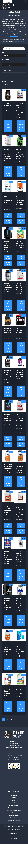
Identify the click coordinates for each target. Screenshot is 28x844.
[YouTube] (12, 826)
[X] (15, 826)
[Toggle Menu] (24, 6)
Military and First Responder (14, 807)
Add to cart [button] (8, 123)
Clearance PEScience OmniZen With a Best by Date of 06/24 (8, 198)
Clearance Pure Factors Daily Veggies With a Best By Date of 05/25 (20, 245)
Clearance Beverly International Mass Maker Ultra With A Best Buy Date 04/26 (19, 511)
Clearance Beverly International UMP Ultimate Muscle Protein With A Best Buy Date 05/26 (20, 420)
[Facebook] (9, 826)
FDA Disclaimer (14, 836)
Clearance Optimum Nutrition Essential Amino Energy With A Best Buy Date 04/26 (20, 200)
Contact (14, 800)
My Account (19, 1)
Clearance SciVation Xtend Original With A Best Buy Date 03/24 (20, 287)
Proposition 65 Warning (14, 820)
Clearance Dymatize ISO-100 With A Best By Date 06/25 (7, 691)
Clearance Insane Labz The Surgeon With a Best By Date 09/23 (20, 332)
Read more (8, 215)
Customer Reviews (14, 815)
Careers (14, 813)
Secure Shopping (14, 818)
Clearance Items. (14, 36)
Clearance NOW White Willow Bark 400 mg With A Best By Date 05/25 (8, 647)
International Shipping (14, 805)
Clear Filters (5, 74)
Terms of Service (14, 841)
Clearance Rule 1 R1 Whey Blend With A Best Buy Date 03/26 (7, 245)
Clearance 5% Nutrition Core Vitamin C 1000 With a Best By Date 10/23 (8, 332)
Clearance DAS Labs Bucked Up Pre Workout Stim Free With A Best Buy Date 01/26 (7, 603)
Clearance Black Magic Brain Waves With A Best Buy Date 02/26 (20, 555)
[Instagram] (5, 826)
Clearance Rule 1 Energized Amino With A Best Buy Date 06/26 (7, 418)
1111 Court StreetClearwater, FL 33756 (14, 743)
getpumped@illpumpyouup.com (14, 747)
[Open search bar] (20, 6)
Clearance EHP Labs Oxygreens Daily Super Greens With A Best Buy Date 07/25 (20, 108)
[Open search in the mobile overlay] (14, 48)
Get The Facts (8, 129)
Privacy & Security (14, 833)
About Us (14, 797)
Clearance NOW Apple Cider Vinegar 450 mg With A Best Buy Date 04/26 (8, 508)
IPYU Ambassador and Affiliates (14, 810)
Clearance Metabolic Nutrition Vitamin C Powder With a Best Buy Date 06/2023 (7, 154)
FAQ (14, 802)
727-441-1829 (21, 41)
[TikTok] (22, 826)
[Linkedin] (19, 826)
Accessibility (14, 838)
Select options (20, 123)
